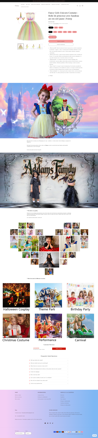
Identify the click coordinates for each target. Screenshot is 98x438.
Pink (56, 27)
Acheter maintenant (61, 44)
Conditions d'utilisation (65, 403)
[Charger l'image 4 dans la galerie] (40, 47)
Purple (61, 27)
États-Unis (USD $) (19, 433)
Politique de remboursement (65, 405)
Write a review (59, 348)
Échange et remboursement (65, 401)
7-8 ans (51, 27)
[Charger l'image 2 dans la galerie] (27, 47)
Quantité (49, 34)
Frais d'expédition (56, 23)
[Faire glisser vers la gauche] (16, 46)
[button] (77, 5)
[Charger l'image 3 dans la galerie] (33, 47)
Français (27, 433)
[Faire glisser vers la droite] (44, 46)
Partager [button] (51, 75)
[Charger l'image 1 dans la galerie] (21, 47)
